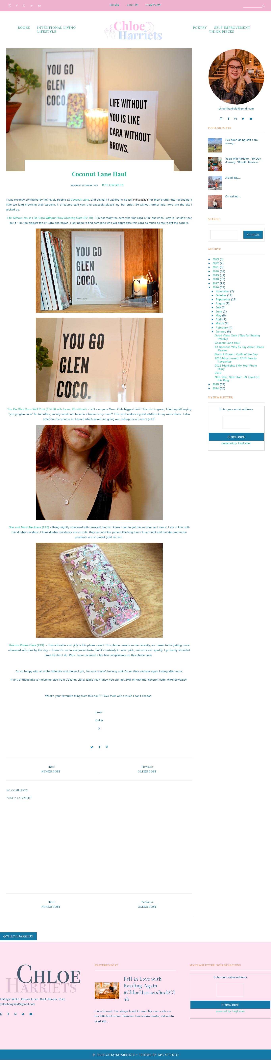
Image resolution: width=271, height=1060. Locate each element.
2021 (215, 267)
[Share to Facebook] (99, 747)
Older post (147, 771)
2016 (215, 287)
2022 (215, 263)
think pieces (221, 31)
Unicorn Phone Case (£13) (26, 645)
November (222, 291)
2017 (215, 283)
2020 (215, 271)
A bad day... (233, 177)
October (221, 295)
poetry (200, 28)
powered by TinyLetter (236, 443)
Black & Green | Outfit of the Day (236, 354)
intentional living (56, 28)
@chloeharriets (18, 936)
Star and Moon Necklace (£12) (29, 527)
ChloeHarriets (120, 1055)
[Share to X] (91, 747)
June (219, 311)
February (222, 327)
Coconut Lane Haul (227, 342)
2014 (215, 388)
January (221, 331)
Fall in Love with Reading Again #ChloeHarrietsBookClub (149, 988)
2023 (215, 259)
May (218, 315)
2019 (215, 275)
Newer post (51, 771)
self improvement (232, 28)
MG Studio (168, 1055)
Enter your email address (236, 409)
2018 (215, 279)
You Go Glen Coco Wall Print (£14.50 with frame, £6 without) (47, 409)
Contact (153, 5)
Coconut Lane (80, 199)
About (132, 5)
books (24, 28)
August (220, 303)
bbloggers (113, 185)
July (218, 307)
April (219, 319)
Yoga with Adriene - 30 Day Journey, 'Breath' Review (243, 160)
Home (114, 5)
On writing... (233, 196)
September (223, 299)
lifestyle (46, 31)
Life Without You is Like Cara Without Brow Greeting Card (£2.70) (50, 217)
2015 (215, 384)
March (220, 323)
